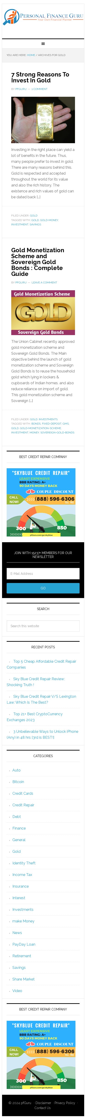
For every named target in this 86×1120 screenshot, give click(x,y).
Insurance (20, 886)
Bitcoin (18, 782)
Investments (48, 419)
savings (35, 224)
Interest (18, 898)
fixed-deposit (51, 423)
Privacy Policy (65, 1103)
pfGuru (26, 1103)
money (34, 432)
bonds (36, 423)
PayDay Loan (23, 944)
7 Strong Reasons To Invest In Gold (40, 77)
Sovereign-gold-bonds (57, 432)
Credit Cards (22, 793)
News (17, 933)
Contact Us (42, 1108)
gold (35, 220)
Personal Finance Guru (43, 19)
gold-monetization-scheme (40, 428)
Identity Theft (24, 863)
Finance (19, 828)
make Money (23, 921)
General (18, 840)
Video (17, 991)
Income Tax (22, 875)
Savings (19, 967)
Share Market (23, 979)
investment (19, 224)
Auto (16, 770)
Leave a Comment (44, 282)
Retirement (21, 956)
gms (66, 423)
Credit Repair (23, 805)
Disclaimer (43, 1103)
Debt (16, 817)
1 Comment (39, 89)
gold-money (49, 220)
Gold (33, 215)
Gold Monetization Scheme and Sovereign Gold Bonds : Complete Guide (37, 262)
